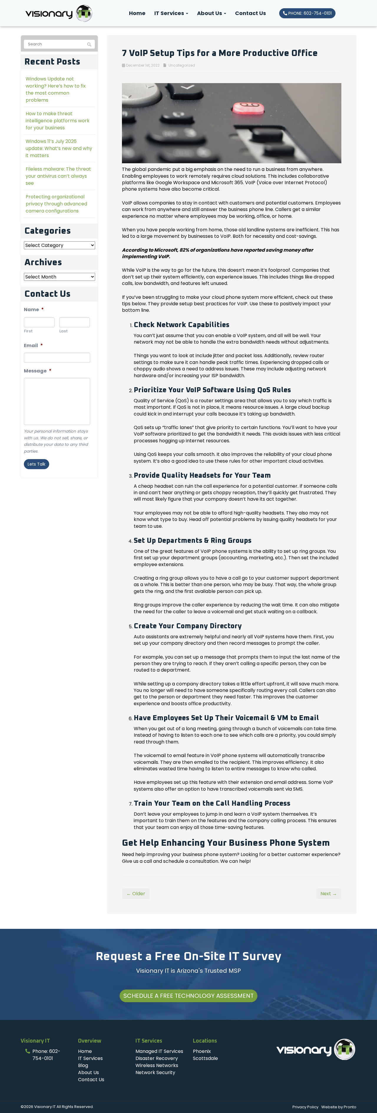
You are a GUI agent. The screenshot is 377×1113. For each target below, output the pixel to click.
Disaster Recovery (156, 1058)
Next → (328, 893)
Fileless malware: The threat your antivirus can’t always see (58, 176)
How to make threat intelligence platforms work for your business (58, 120)
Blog (83, 1065)
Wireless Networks (156, 1065)
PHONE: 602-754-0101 (309, 13)
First (28, 331)
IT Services (169, 13)
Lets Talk (36, 464)
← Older (135, 893)
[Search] (89, 44)
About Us (210, 13)
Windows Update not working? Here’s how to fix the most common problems (56, 89)
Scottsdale (205, 1058)
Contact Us (250, 13)
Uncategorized (181, 65)
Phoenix (202, 1051)
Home (137, 13)
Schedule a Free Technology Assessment (188, 996)
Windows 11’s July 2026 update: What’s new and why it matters (59, 148)
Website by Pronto (338, 1107)
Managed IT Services (159, 1051)
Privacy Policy (305, 1107)
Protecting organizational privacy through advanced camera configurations (56, 203)
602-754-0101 (46, 1055)
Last (63, 331)
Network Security (155, 1072)
